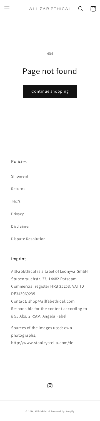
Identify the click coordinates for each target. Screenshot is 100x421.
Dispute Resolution (28, 238)
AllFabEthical (42, 411)
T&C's (16, 201)
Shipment (20, 176)
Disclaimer (20, 226)
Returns (18, 188)
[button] (7, 9)
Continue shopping (50, 91)
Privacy (17, 213)
